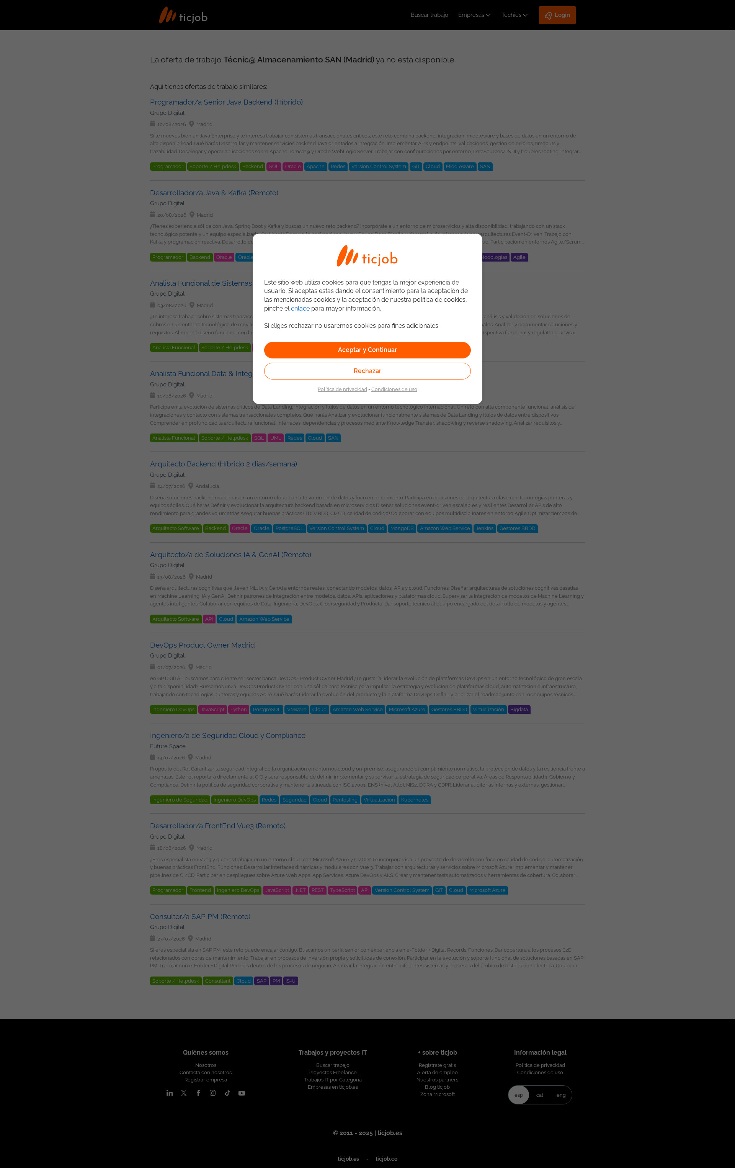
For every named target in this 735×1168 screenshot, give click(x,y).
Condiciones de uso (394, 389)
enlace (300, 308)
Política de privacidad (342, 389)
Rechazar (367, 371)
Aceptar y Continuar (367, 349)
